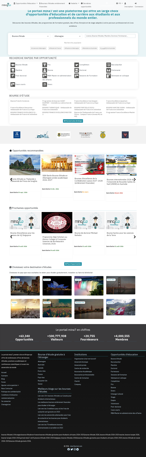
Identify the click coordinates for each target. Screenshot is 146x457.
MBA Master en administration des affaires (126, 413)
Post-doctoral (116, 407)
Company (77, 384)
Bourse (113, 387)
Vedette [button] (73, 3)
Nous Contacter (7, 388)
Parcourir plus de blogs (73, 121)
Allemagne (42, 361)
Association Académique (83, 371)
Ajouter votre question (9, 385)
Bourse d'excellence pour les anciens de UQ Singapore (22, 234)
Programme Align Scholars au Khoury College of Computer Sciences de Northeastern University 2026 (55, 240)
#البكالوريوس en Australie (107, 48)
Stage (113, 397)
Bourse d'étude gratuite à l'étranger (51, 356)
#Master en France (55, 48)
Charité (77, 381)
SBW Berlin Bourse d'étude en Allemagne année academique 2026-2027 (55, 178)
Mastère (114, 365)
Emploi (113, 400)
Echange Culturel (117, 394)
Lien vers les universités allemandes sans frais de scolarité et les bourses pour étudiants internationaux (54, 418)
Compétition (115, 381)
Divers (113, 391)
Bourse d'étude (116, 359)
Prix (112, 384)
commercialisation (106, 5)
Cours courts (115, 410)
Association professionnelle (84, 375)
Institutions (80, 354)
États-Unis (42, 371)
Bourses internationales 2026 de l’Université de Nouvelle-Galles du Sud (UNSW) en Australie (121, 182)
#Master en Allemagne (72, 48)
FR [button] (119, 3)
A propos (4, 376)
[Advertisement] (73, 452)
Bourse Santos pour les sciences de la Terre (120, 234)
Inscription (128, 6)
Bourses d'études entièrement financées (52, 5)
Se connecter (6, 401)
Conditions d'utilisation (9, 395)
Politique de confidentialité (11, 392)
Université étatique (81, 362)
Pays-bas (41, 377)
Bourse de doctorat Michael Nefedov (86, 234)
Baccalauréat (116, 362)
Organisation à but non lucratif (85, 359)
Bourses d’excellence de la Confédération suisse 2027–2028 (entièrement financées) (89, 181)
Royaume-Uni (42, 381)
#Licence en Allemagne (38, 48)
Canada (40, 368)
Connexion (139, 6)
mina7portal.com (76, 446)
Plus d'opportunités (74, 264)
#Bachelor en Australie (89, 48)
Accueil (4, 372)
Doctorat (114, 368)
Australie (41, 365)
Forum (3, 382)
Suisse (40, 384)
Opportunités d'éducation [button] (25, 3)
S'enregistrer (6, 404)
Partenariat (115, 371)
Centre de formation (81, 378)
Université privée (80, 365)
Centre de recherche (81, 368)
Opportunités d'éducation (124, 354)
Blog (3, 379)
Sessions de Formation (119, 375)
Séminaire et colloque (118, 378)
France (40, 374)
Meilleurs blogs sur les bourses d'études (54, 390)
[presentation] (11, 180)
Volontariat (115, 403)
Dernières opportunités (86, 5)
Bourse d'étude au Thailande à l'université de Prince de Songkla (23, 180)
